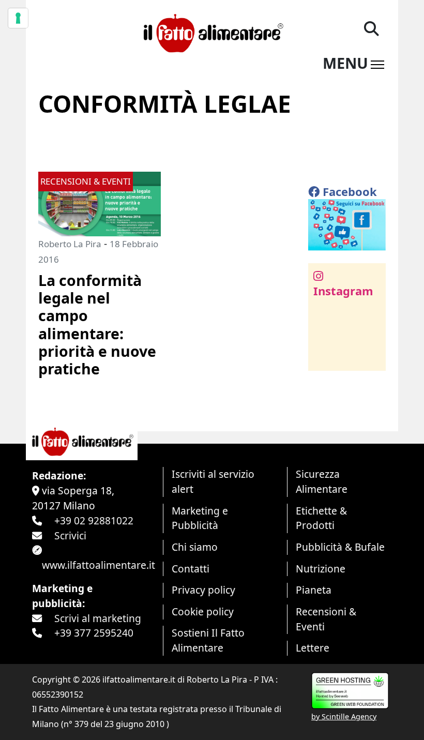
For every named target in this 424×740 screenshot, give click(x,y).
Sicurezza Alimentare (321, 481)
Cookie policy (203, 611)
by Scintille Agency (343, 716)
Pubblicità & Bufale (340, 547)
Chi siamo (195, 547)
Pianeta (313, 590)
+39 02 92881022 (93, 520)
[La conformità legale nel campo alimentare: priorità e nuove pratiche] (99, 203)
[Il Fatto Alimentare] (212, 32)
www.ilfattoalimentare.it (98, 565)
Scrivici (70, 535)
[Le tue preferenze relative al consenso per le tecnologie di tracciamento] (18, 18)
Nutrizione (320, 569)
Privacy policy (203, 590)
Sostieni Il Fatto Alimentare (208, 640)
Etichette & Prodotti (321, 518)
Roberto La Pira (69, 244)
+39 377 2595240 (93, 633)
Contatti (190, 569)
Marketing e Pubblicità (200, 518)
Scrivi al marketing (97, 618)
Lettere (312, 648)
